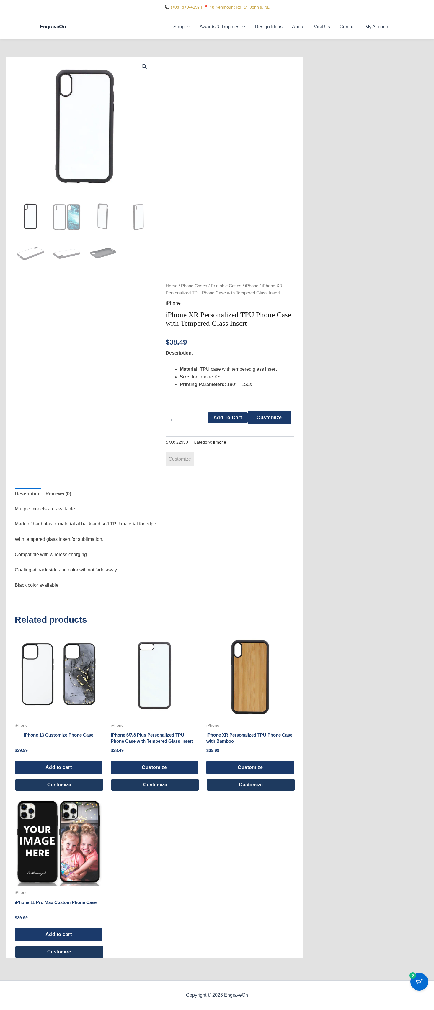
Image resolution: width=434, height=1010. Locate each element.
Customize (269, 417)
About (298, 26)
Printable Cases (226, 286)
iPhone (251, 286)
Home (171, 286)
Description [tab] (28, 493)
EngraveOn (53, 26)
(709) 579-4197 (185, 7)
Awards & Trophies (219, 26)
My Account (377, 26)
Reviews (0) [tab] (58, 493)
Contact (348, 26)
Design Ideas (269, 26)
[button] (187, 27)
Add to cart (227, 417)
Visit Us (322, 26)
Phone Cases (194, 286)
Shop (179, 26)
